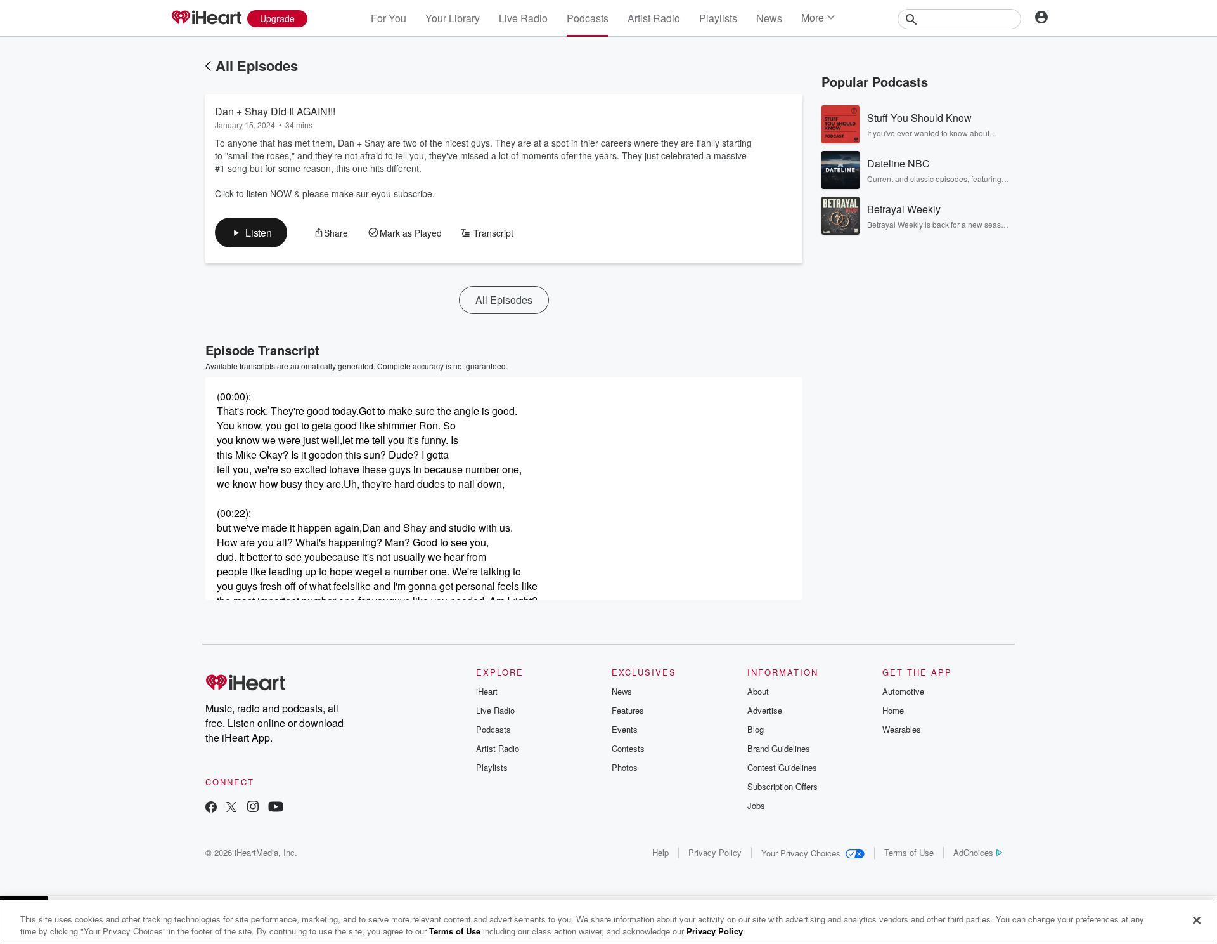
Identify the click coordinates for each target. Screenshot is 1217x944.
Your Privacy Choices (800, 853)
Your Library (452, 18)
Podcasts (587, 18)
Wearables (901, 729)
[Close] (1197, 920)
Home (893, 710)
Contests (628, 748)
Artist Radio (654, 18)
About (758, 691)
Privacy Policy (715, 852)
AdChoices (973, 852)
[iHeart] (206, 18)
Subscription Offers (782, 786)
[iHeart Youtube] (275, 808)
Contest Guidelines (782, 767)
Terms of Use (909, 852)
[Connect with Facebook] (211, 808)
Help (660, 852)
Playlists (718, 18)
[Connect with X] (231, 808)
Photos (625, 767)
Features (628, 710)
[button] (251, 232)
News (769, 18)
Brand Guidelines (778, 748)
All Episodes (257, 65)
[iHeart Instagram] (253, 808)
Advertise (764, 710)
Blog (755, 729)
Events (625, 729)
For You (388, 18)
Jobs (756, 805)
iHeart (487, 691)
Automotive (903, 691)
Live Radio (523, 18)
